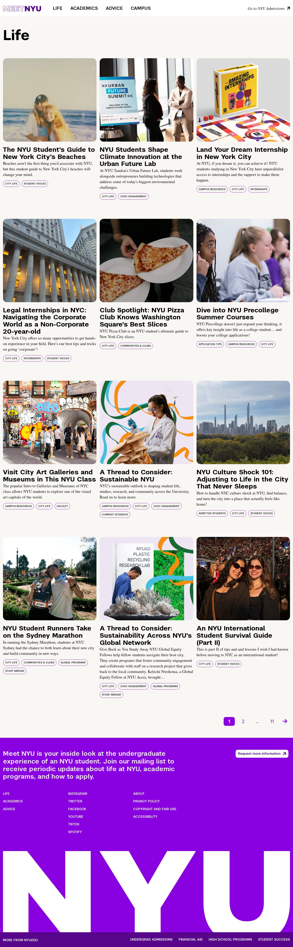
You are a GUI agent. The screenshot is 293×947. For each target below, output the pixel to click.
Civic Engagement (133, 196)
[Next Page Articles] (285, 721)
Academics (84, 8)
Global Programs (73, 662)
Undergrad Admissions (151, 939)
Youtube (75, 817)
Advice (114, 8)
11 (272, 721)
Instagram (77, 794)
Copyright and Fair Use (154, 809)
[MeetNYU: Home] (22, 8)
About (139, 794)
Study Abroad (14, 671)
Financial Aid (191, 939)
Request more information (259, 754)
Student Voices (35, 183)
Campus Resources (212, 189)
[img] (49, 100)
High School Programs (230, 939)
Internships (258, 189)
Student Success (274, 939)
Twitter (75, 801)
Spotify (75, 832)
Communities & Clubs (135, 345)
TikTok (73, 824)
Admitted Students (212, 513)
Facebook (77, 809)
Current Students (115, 514)
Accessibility (145, 817)
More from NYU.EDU (20, 940)
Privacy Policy (146, 801)
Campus (141, 8)
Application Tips (210, 344)
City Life (11, 183)
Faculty (62, 506)
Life (57, 8)
